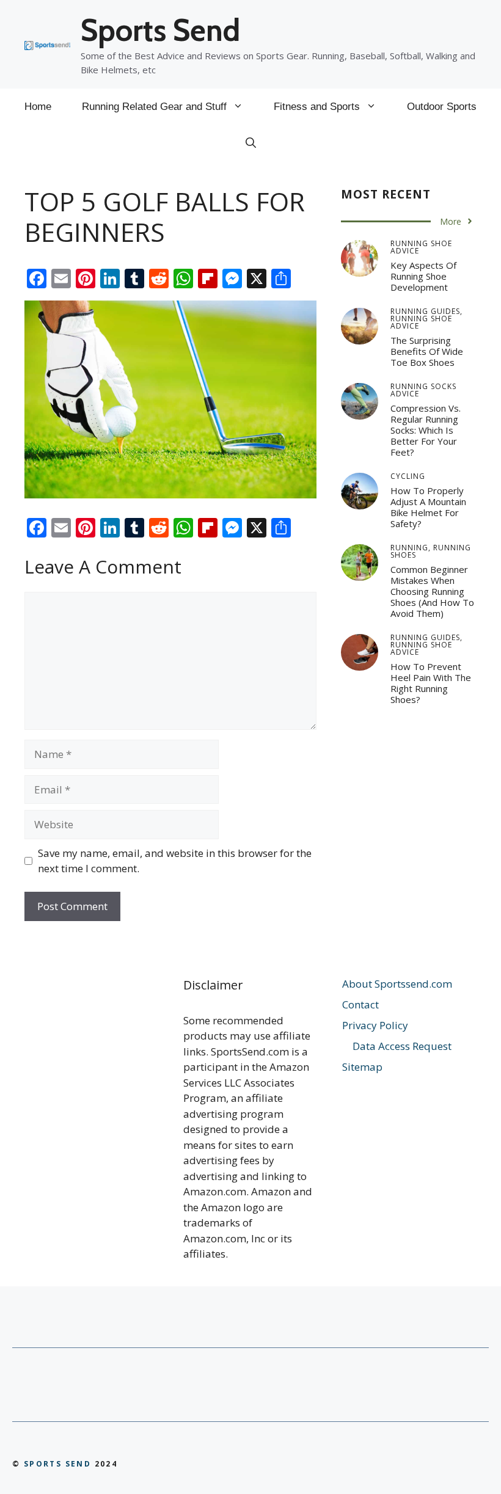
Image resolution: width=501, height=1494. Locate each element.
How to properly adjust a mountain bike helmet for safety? (428, 507)
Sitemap (362, 1067)
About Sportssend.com (397, 984)
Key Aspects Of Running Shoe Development (423, 276)
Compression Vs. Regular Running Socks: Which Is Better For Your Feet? (425, 430)
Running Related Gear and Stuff (154, 106)
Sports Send (160, 30)
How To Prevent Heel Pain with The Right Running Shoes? (430, 682)
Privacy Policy (375, 1025)
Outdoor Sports (442, 106)
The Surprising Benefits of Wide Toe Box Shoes (426, 351)
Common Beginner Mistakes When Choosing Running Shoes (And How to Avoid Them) (432, 591)
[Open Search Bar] (250, 143)
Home (37, 106)
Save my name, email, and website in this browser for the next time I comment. (175, 861)
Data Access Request (402, 1046)
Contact (360, 1004)
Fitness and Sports (317, 106)
